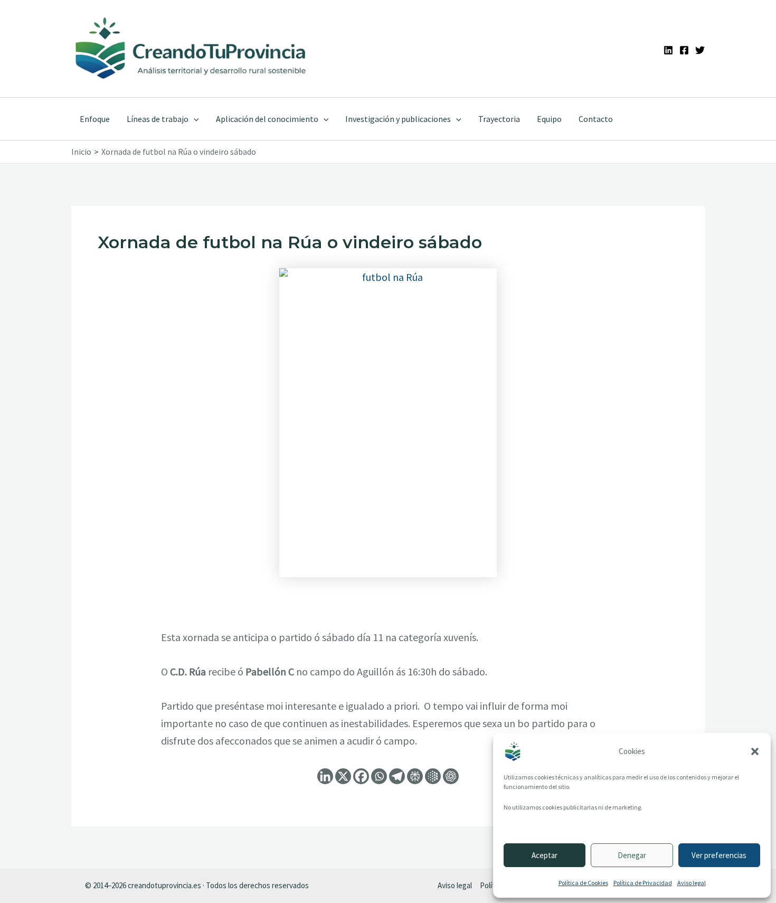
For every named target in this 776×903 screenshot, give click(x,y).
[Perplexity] (415, 776)
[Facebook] (684, 50)
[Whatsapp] (379, 776)
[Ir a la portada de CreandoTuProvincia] (191, 48)
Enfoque (95, 119)
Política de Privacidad (642, 883)
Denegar (632, 855)
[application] (193, 119)
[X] (343, 776)
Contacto (596, 119)
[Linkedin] (668, 50)
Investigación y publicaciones (398, 119)
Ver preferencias (719, 855)
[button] (755, 751)
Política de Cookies (583, 883)
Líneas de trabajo (157, 119)
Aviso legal (691, 883)
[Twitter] (700, 50)
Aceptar (544, 855)
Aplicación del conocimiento (267, 119)
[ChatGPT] (451, 776)
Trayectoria (499, 119)
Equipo (549, 119)
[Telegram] (397, 776)
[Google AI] (433, 776)
